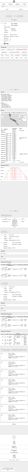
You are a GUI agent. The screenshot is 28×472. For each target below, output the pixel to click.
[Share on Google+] (7, 43)
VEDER (10, 115)
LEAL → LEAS (16, 355)
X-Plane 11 (3, 49)
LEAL (9, 16)
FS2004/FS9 (4, 52)
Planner (10, 4)
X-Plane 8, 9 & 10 (10, 49)
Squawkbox (17, 55)
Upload (17, 4)
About (14, 442)
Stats (14, 443)
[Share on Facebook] (4, 43)
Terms (14, 456)
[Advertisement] (14, 75)
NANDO (16, 121)
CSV (21, 57)
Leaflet (26, 126)
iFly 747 (2, 57)
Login (15, 89)
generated (13, 28)
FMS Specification (14, 452)
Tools (24, 4)
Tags (3, 4)
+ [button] (2, 115)
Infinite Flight (12, 52)
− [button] (2, 117)
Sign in (21, 9)
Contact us (25, 60)
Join (7, 9)
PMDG (2, 55)
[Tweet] (6, 43)
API (14, 451)
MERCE (10, 114)
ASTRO (17, 123)
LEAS (19, 16)
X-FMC (12, 55)
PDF (12, 57)
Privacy (14, 457)
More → (14, 424)
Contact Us (14, 447)
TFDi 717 (7, 57)
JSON (17, 57)
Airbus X (7, 55)
